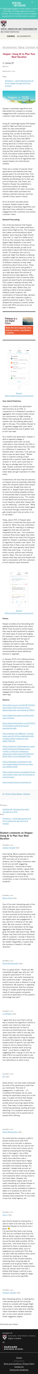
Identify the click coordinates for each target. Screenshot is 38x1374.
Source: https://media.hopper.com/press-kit (19, 394)
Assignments (24, 36)
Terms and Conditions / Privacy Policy (19, 1364)
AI (3, 794)
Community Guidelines (19, 1370)
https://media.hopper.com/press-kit (17, 782)
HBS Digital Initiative (10, 8)
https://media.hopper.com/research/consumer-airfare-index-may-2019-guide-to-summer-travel (19, 774)
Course (11, 36)
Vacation (26, 794)
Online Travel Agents (13, 794)
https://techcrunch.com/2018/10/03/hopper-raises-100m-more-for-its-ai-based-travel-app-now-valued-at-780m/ (19, 707)
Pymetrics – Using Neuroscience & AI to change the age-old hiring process (19, 83)
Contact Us (19, 1367)
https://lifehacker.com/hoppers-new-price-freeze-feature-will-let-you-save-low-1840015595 (18, 764)
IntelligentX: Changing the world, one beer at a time (16, 810)
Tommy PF (9, 63)
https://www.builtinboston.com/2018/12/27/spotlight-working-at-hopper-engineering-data (19, 725)
